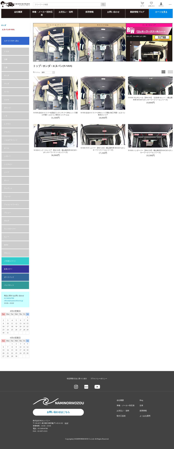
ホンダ (3, 25)
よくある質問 (145, 416)
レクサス (7, 124)
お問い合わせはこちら (58, 412)
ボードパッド (9, 277)
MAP (66, 423)
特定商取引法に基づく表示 (77, 379)
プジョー (7, 213)
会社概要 (18, 12)
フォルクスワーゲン (11, 204)
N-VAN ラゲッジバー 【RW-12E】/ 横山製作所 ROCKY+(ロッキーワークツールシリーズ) (103, 149)
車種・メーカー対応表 (126, 405)
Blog (141, 400)
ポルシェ (7, 253)
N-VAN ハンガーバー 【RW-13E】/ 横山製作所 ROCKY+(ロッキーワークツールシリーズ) (150, 151)
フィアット (8, 188)
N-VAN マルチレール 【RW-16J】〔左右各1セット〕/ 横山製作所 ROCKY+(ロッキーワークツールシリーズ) (150, 99)
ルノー (6, 237)
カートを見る (161, 12)
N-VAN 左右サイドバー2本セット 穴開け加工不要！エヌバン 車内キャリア (103, 114)
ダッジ (6, 180)
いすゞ (6, 116)
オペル (6, 148)
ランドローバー (10, 229)
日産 (5, 59)
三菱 (5, 67)
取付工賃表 (121, 416)
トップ (37, 66)
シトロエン (8, 164)
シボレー (7, 156)
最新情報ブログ (137, 12)
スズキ (6, 100)
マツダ (6, 84)
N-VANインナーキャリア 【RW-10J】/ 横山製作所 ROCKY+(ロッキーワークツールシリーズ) (55, 151)
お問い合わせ (113, 12)
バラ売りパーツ (10, 261)
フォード (7, 196)
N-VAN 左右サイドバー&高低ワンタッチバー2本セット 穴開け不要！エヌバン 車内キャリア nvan (55, 114)
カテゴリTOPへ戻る (11, 41)
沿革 (141, 405)
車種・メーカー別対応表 (42, 13)
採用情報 (89, 12)
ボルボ (6, 221)
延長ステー (8, 269)
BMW (6, 245)
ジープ (6, 172)
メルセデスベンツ (10, 140)
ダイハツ (7, 108)
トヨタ (6, 51)
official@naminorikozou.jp (13, 301)
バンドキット (9, 285)
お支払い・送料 (66, 12)
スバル (6, 92)
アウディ (7, 132)
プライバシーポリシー (99, 379)
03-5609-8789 (9, 298)
